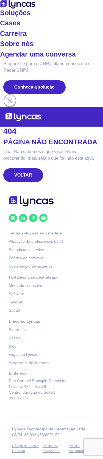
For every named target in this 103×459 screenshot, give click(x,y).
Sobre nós (17, 43)
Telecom (16, 302)
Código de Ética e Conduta (25, 448)
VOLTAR (23, 175)
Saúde (14, 310)
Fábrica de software (26, 258)
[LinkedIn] (23, 218)
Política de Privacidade (51, 448)
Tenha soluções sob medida (35, 233)
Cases (10, 23)
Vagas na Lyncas (23, 354)
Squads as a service (26, 249)
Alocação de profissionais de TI (36, 241)
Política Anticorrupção (79, 448)
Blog (12, 346)
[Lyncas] (23, 117)
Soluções (15, 13)
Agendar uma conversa (38, 54)
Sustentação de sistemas (30, 266)
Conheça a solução (34, 87)
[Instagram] (13, 218)
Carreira (13, 33)
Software (16, 294)
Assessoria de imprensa (30, 363)
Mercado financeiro (25, 285)
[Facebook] (33, 218)
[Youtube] (43, 218)
